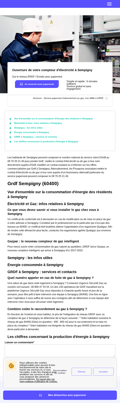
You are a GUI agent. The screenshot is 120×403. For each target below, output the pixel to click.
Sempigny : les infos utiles (28, 127)
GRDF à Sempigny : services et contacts (35, 137)
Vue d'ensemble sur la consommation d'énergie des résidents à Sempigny (53, 118)
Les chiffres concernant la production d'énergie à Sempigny (46, 141)
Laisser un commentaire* (19, 342)
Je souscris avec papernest (39, 84)
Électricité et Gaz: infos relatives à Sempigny (38, 123)
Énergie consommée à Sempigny (31, 132)
